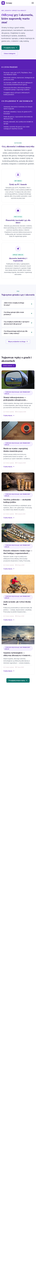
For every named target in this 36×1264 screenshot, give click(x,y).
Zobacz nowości (7, 365)
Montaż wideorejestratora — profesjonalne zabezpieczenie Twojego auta (14, 400)
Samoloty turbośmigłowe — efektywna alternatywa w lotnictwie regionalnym (17, 655)
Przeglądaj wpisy (9, 47)
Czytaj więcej (7, 415)
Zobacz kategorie (9, 53)
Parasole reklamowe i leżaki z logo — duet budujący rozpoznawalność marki (17, 553)
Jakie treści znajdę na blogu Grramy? (14, 304)
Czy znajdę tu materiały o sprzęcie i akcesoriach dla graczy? (16, 323)
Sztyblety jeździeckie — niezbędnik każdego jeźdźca (17, 500)
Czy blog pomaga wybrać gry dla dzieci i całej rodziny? (15, 332)
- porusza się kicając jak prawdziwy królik (17, 392)
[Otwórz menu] (33, 3)
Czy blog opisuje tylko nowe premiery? (14, 313)
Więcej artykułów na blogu (16, 341)
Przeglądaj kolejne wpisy (17, 680)
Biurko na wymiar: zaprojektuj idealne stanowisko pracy (15, 449)
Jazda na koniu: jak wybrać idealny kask (17, 603)
